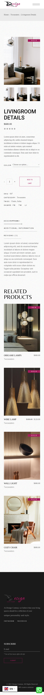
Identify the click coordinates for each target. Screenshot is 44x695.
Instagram (9, 621)
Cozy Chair (10, 547)
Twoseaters (21, 197)
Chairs (13, 201)
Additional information (19, 228)
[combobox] (26, 164)
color (7, 165)
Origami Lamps (13, 355)
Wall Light (10, 483)
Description (11, 221)
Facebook (22, 621)
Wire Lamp (10, 419)
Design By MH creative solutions (22, 687)
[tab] (13, 221)
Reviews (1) (11, 235)
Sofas (19, 201)
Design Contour (17, 684)
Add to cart (30, 181)
